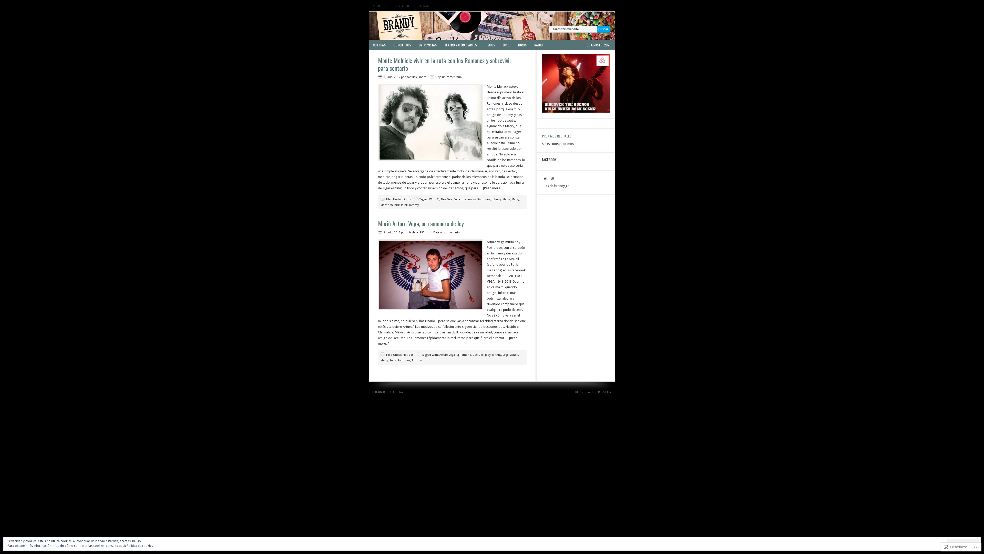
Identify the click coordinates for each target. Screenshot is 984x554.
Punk (404, 205)
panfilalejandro (416, 77)
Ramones (403, 360)
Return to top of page (388, 392)
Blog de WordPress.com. (593, 392)
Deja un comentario (448, 77)
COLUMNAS (423, 6)
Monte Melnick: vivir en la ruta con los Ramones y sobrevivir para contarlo (444, 64)
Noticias (379, 44)
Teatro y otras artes (460, 44)
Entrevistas (428, 44)
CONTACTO (402, 6)
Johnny (496, 199)
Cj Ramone (463, 355)
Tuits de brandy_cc (555, 186)
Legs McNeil (510, 355)
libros (506, 199)
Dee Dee (446, 199)
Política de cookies (140, 546)
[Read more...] (493, 188)
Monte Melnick (390, 205)
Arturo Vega (447, 355)
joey (487, 355)
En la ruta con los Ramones (472, 199)
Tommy (414, 205)
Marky (515, 199)
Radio (538, 44)
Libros (522, 44)
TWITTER (548, 178)
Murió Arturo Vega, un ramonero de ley (421, 223)
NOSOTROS (380, 6)
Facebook (549, 159)
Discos (490, 44)
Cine (506, 44)
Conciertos (402, 44)
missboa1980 (415, 232)
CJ (438, 199)
